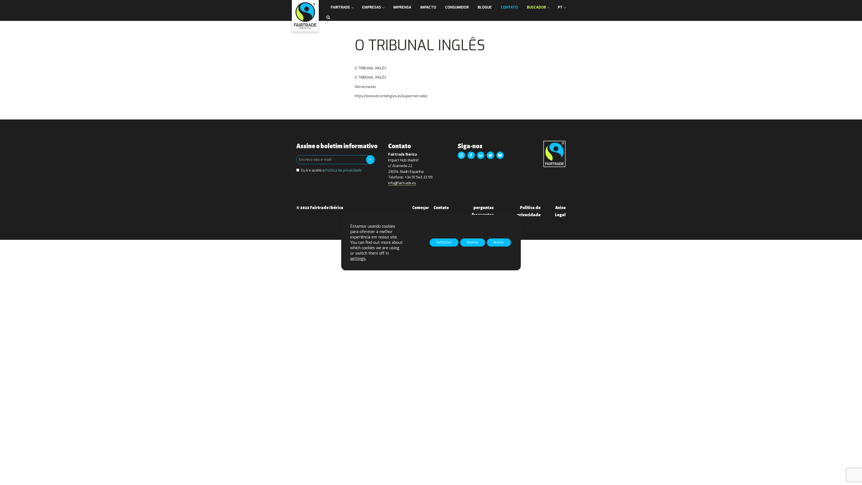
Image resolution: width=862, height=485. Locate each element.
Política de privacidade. (343, 170)
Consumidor (457, 7)
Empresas (371, 7)
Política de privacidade (529, 211)
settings (357, 258)
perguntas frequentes (483, 211)
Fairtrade (340, 7)
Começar (420, 207)
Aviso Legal (560, 211)
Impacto (428, 7)
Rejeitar (472, 242)
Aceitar (499, 242)
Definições (444, 242)
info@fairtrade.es (402, 183)
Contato (509, 7)
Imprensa (402, 7)
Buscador (536, 7)
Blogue (485, 7)
